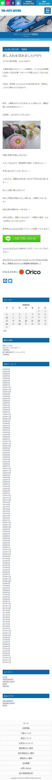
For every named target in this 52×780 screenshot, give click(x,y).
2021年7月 (6, 507)
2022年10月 (7, 473)
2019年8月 (6, 559)
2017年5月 (6, 619)
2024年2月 (6, 437)
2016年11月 (7, 633)
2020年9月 (6, 529)
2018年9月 (6, 583)
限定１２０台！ (8, 345)
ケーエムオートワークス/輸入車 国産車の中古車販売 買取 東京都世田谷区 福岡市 (18, 11)
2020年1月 (6, 547)
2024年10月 (7, 419)
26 (19, 324)
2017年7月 (6, 615)
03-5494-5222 (28, 4)
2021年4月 (6, 513)
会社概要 (26, 763)
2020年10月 (7, 527)
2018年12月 (7, 577)
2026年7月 (6, 371)
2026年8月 (6, 369)
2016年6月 (6, 644)
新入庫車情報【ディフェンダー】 (14, 352)
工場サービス (26, 733)
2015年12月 (7, 658)
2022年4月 (6, 486)
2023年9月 (6, 448)
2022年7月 (6, 480)
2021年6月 (6, 509)
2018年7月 (6, 588)
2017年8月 (6, 613)
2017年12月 (7, 604)
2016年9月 (6, 637)
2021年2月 (6, 518)
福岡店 (24, 49)
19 (19, 321)
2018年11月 (7, 579)
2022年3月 (6, 489)
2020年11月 (7, 525)
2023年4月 (6, 459)
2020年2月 (6, 545)
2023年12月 (7, 441)
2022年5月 (6, 484)
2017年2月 (6, 626)
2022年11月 (7, 471)
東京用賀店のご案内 (26, 753)
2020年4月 (6, 540)
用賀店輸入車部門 (9, 682)
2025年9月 (6, 394)
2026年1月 (6, 385)
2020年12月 (7, 522)
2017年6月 (6, 617)
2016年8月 (6, 640)
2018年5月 (6, 592)
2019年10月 (7, 554)
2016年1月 (6, 655)
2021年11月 (7, 498)
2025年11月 (7, 389)
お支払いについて (26, 743)
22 (39, 321)
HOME (14, 39)
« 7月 (5, 330)
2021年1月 (6, 520)
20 (26, 321)
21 (32, 321)
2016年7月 (6, 642)
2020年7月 (6, 534)
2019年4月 (6, 568)
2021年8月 (6, 504)
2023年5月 (6, 457)
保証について (26, 738)
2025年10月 (7, 392)
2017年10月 (7, 608)
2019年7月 (6, 561)
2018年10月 (7, 581)
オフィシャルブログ (21, 39)
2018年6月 (6, 590)
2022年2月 (6, 491)
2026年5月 (6, 376)
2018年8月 (6, 586)
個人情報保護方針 (26, 773)
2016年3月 (6, 651)
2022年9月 (6, 475)
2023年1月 (6, 466)
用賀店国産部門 (8, 679)
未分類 (5, 677)
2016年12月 (7, 631)
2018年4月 (6, 595)
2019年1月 (6, 574)
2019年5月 (6, 565)
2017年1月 (6, 628)
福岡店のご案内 (26, 758)
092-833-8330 (44, 4)
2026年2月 (6, 383)
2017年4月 (6, 622)
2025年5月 (6, 403)
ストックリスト (14, 228)
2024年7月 (6, 426)
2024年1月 (6, 439)
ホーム (26, 723)
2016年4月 (6, 649)
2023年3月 (6, 462)
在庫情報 (26, 728)
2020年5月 (6, 538)
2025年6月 (6, 401)
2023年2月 (6, 464)
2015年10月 (7, 662)
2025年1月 (6, 412)
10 (7, 317)
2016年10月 (7, 635)
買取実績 (6, 686)
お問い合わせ (26, 768)
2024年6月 (6, 428)
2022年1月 (6, 493)
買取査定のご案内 (26, 748)
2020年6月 (6, 536)
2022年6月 (6, 482)
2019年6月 (6, 563)
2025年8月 (6, 396)
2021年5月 (6, 511)
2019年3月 (6, 570)
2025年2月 (6, 410)
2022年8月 (6, 477)
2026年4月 (6, 378)
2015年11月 (7, 660)
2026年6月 (6, 374)
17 (7, 321)
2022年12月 (7, 468)
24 (7, 324)
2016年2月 (6, 653)
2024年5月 (6, 430)
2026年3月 (6, 380)
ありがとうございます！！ (12, 348)
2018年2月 (6, 599)
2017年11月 (7, 606)
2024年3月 (6, 435)
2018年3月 (6, 597)
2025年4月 (6, 405)
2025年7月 (6, 398)
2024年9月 (6, 421)
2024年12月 (7, 414)
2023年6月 (6, 455)
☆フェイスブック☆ (11, 248)
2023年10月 (7, 446)
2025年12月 (7, 387)
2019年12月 (7, 550)
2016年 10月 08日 (11, 49)
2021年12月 (7, 495)
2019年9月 (6, 556)
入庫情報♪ (6, 350)
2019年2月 (6, 572)
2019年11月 (7, 552)
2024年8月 (6, 423)
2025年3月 (6, 407)
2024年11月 (7, 416)
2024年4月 (6, 432)
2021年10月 (7, 500)
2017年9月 (6, 610)
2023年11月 (7, 444)
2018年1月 (6, 601)
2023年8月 (6, 450)
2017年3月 (6, 624)
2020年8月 (6, 531)
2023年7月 (6, 453)
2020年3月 (6, 543)
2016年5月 (6, 646)
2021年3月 (6, 516)
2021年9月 (6, 502)
